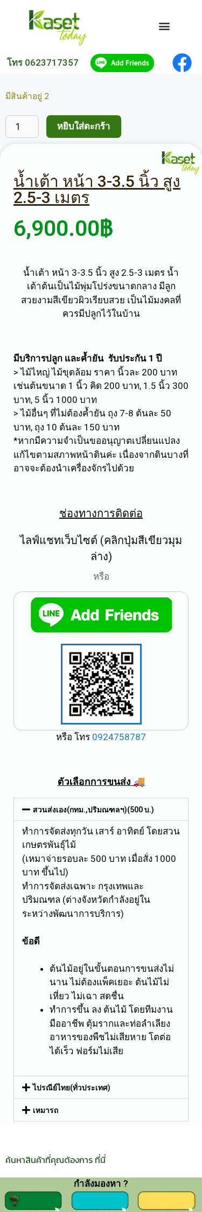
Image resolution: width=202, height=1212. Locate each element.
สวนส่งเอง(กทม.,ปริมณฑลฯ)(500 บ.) (93, 809)
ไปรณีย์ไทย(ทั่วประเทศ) (71, 1087)
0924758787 (118, 737)
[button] (164, 26)
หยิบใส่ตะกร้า (83, 126)
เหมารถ (45, 1110)
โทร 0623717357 (43, 62)
